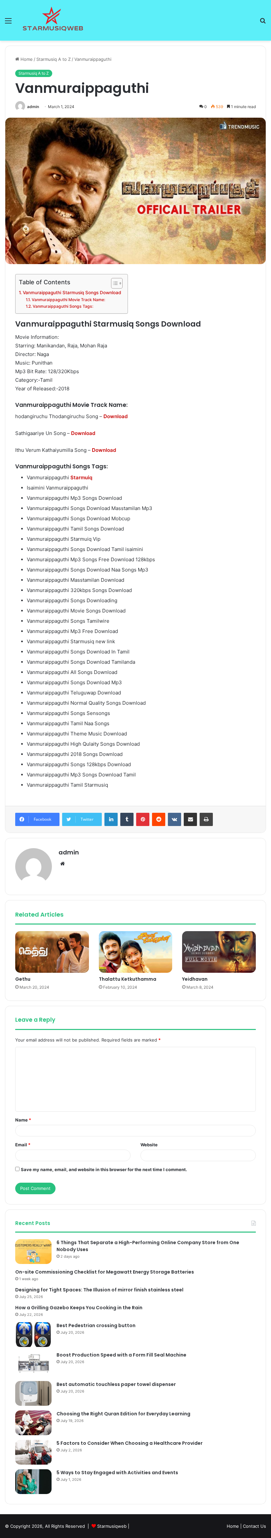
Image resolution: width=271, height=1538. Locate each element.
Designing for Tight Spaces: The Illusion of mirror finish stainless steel (99, 1289)
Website (149, 1144)
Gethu (22, 979)
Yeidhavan (195, 979)
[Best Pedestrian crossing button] (33, 1334)
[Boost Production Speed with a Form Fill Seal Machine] (33, 1364)
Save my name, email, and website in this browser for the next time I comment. (104, 1169)
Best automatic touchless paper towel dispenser (116, 1384)
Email (22, 1144)
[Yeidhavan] (219, 952)
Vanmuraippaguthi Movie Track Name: (68, 299)
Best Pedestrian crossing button (96, 1325)
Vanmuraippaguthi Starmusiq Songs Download (72, 292)
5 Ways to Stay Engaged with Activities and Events (117, 1472)
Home (26, 59)
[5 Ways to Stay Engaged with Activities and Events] (33, 1481)
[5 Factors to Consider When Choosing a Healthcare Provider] (33, 1452)
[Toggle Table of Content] (113, 283)
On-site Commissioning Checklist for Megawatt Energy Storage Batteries (104, 1272)
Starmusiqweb (112, 1526)
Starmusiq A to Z (53, 59)
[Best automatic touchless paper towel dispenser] (33, 1393)
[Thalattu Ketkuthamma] (136, 952)
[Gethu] (52, 952)
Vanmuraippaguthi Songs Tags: (63, 306)
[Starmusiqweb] (52, 20)
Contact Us (254, 1526)
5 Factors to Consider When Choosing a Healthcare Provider (130, 1443)
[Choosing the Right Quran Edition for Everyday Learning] (33, 1422)
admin (33, 106)
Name (23, 1120)
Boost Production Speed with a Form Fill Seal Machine (121, 1355)
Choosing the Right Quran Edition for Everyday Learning (123, 1413)
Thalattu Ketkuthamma (127, 979)
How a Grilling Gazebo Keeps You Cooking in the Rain (78, 1307)
